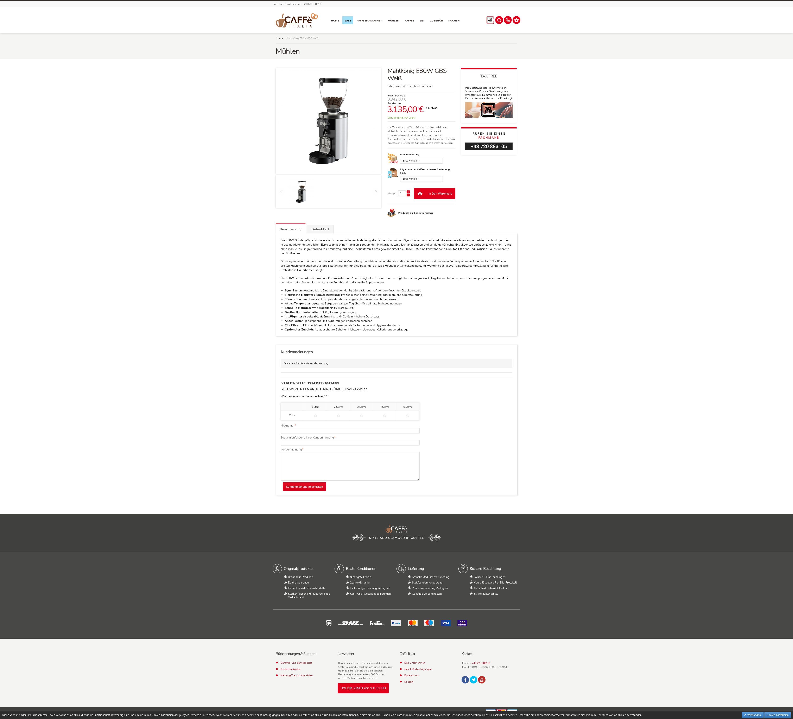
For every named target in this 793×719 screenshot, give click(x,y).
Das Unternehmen (414, 662)
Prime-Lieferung (409, 154)
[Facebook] (465, 679)
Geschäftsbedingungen (418, 669)
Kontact (408, 681)
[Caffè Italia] (297, 20)
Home (279, 38)
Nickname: (287, 426)
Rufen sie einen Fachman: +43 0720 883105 (297, 4)
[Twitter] (473, 679)
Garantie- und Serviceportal (296, 662)
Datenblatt (320, 229)
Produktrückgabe (290, 669)
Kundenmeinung (291, 450)
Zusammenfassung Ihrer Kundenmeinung (307, 438)
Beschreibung (291, 229)
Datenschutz (411, 675)
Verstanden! (753, 715)
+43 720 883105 (481, 663)
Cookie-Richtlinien (778, 715)
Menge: (392, 193)
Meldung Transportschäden (296, 675)
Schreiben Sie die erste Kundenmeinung (410, 86)
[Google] (482, 679)
